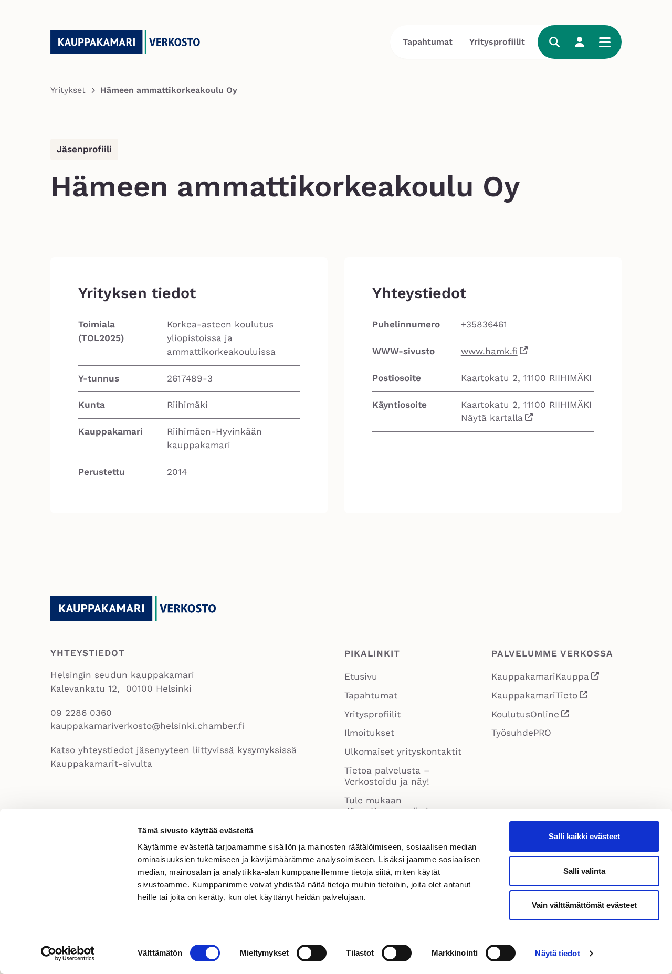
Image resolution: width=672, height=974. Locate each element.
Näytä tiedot (557, 953)
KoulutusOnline (530, 715)
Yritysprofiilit (497, 42)
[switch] (312, 953)
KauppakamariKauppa (545, 678)
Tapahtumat (428, 42)
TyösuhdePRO (521, 732)
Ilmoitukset (369, 732)
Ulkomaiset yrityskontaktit (402, 751)
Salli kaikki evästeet (584, 836)
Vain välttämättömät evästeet (584, 905)
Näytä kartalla (492, 417)
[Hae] (554, 42)
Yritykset (68, 90)
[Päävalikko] (604, 42)
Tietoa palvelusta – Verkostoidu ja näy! (386, 776)
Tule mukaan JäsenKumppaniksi (386, 806)
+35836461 (484, 324)
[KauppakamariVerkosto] (129, 42)
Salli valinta (584, 870)
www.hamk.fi (489, 351)
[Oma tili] (579, 42)
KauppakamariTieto (540, 697)
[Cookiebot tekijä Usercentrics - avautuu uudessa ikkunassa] (68, 953)
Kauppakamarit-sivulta (101, 763)
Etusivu (360, 676)
